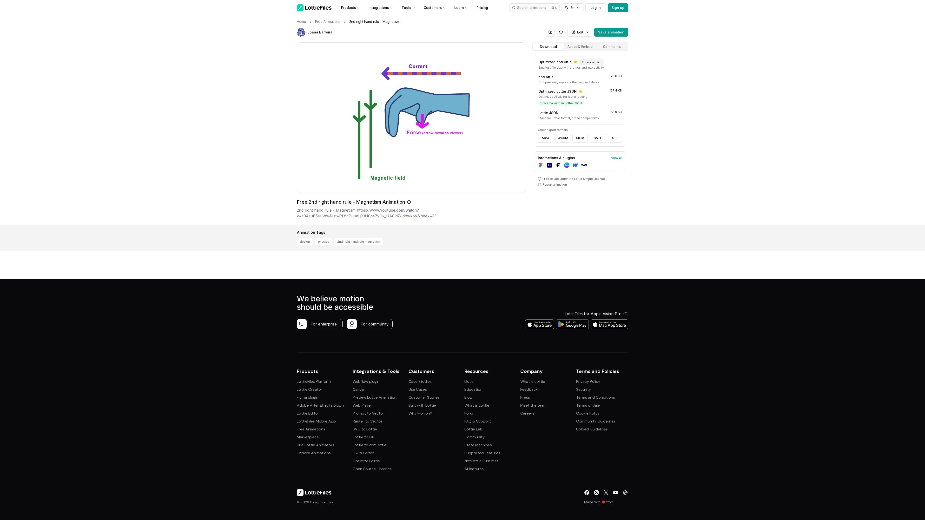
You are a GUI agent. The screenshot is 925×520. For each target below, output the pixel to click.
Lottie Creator (309, 389)
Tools (406, 8)
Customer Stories (424, 397)
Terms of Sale (588, 405)
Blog (468, 397)
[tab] (548, 46)
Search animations (531, 8)
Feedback (529, 389)
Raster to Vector (368, 421)
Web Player (362, 405)
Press (525, 397)
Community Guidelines (595, 421)
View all (616, 158)
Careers (527, 413)
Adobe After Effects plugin (320, 405)
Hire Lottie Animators (315, 445)
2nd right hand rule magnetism (359, 241)
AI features (474, 468)
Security (583, 389)
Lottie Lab (473, 429)
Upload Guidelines (592, 429)
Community (474, 437)
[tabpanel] (580, 139)
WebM (562, 138)
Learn (459, 8)
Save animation (611, 32)
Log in (595, 8)
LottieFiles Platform (314, 381)
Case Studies (420, 381)
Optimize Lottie (366, 460)
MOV (580, 138)
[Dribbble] (625, 492)
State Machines (478, 445)
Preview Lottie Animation (374, 397)
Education (473, 389)
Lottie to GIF (364, 437)
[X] (606, 492)
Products (348, 8)
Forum (470, 413)
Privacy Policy (588, 381)
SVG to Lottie (365, 429)
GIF (614, 138)
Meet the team (533, 405)
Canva (358, 389)
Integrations (379, 8)
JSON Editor (363, 452)
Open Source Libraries (372, 468)
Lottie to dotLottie (369, 445)
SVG (597, 138)
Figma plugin (307, 397)
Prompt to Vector (368, 413)
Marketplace (308, 437)
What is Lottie (476, 405)
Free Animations (311, 429)
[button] (301, 32)
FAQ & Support (477, 421)
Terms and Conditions (595, 397)
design (305, 241)
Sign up (618, 8)
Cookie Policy (588, 413)
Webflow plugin (366, 381)
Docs (469, 381)
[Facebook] (587, 492)
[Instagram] (596, 492)
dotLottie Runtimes (481, 460)
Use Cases (418, 389)
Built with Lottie (422, 405)
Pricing (482, 8)
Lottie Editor (308, 413)
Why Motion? (420, 413)
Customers (433, 8)
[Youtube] (616, 492)
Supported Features (482, 452)
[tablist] (580, 46)
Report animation (554, 184)
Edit (580, 32)
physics (323, 241)
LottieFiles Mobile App (316, 421)
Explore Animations (314, 452)
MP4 (545, 138)
